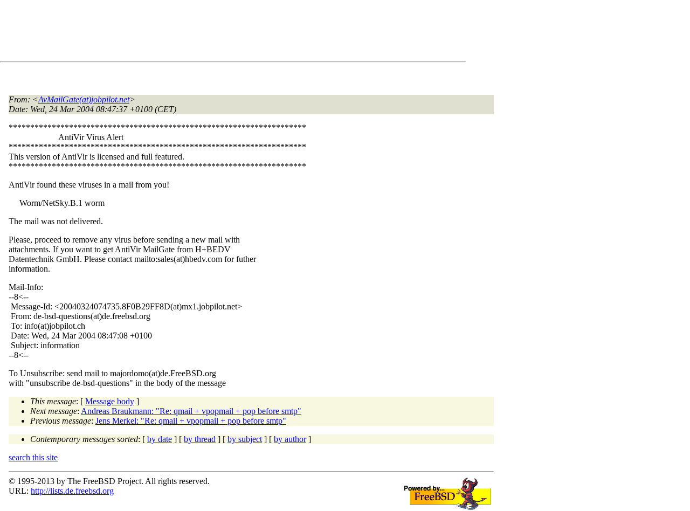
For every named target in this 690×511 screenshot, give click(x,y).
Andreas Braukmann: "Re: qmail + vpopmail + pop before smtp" (191, 411)
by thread (200, 439)
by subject (244, 439)
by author (290, 439)
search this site (33, 457)
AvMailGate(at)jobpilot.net (83, 99)
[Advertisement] (205, 33)
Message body (109, 401)
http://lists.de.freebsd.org (72, 490)
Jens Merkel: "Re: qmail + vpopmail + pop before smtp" (190, 420)
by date (159, 439)
